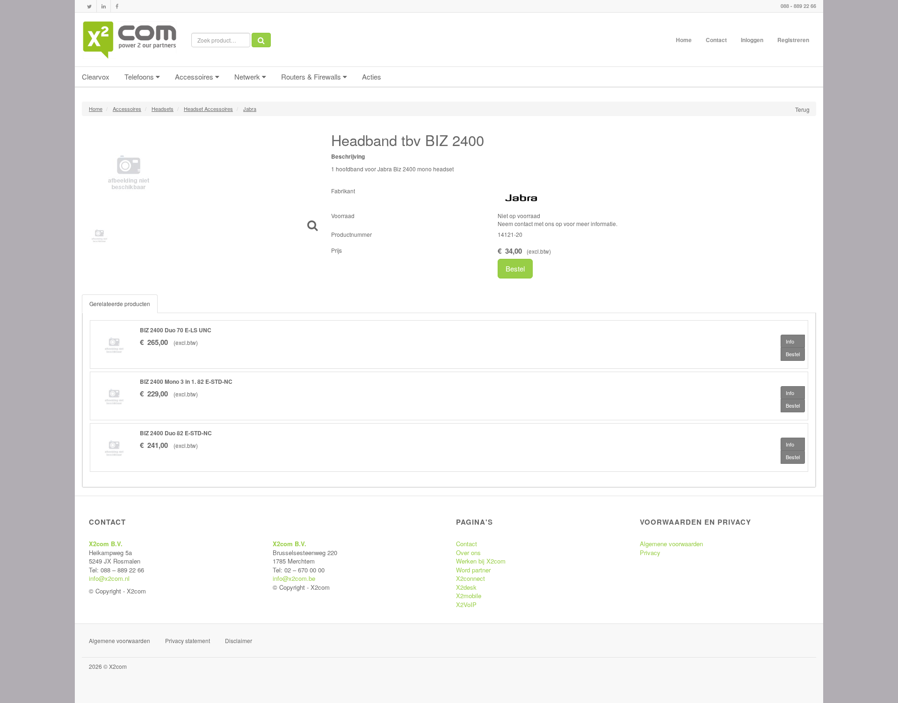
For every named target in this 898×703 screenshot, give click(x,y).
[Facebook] (116, 6)
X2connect (470, 578)
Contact (716, 40)
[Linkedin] (103, 6)
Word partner (473, 569)
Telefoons (140, 76)
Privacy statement (187, 640)
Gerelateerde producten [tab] (119, 304)
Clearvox (95, 76)
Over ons (468, 552)
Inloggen (752, 40)
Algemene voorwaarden (671, 543)
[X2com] (129, 40)
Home (684, 40)
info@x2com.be (294, 578)
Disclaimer (238, 640)
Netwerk (248, 76)
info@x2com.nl (109, 578)
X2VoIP (466, 604)
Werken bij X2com (481, 561)
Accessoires (195, 76)
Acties (371, 76)
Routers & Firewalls (312, 76)
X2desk (466, 587)
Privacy (650, 552)
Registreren (793, 40)
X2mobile (468, 595)
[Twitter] (89, 6)
